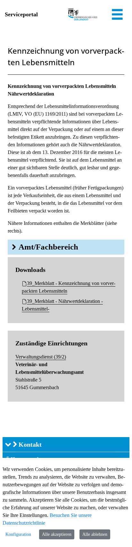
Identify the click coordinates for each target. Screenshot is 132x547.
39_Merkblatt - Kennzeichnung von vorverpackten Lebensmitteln (68, 287)
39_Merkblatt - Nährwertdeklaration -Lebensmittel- (62, 305)
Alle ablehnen (94, 534)
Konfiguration (18, 534)
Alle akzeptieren (56, 534)
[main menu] (117, 15)
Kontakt (29, 444)
